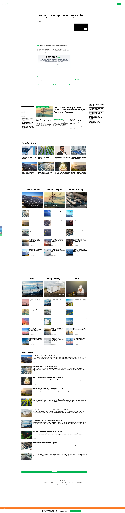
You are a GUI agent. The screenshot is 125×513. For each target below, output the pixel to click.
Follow (38, 45)
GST (62, 80)
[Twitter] (6, 1)
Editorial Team (51, 482)
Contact (57, 482)
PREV (38, 84)
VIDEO (109, 3)
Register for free (54, 66)
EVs (59, 80)
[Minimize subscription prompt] (123, 510)
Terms (80, 482)
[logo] (5, 4)
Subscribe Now (75, 510)
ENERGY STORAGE (95, 3)
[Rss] (4, 1)
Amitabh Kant (39, 80)
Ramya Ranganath (45, 19)
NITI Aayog (65, 80)
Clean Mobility (44, 80)
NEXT (70, 84)
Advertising (46, 482)
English (18, 1)
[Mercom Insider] (98, 1)
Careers (62, 482)
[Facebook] (2, 1)
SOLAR (86, 3)
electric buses (50, 80)
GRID (90, 3)
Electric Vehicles (55, 80)
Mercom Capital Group (69, 482)
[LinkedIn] (8, 1)
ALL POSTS (54, 84)
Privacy (76, 482)
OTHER (105, 3)
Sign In (59, 64)
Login (119, 3)
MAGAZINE (114, 3)
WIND (102, 3)
